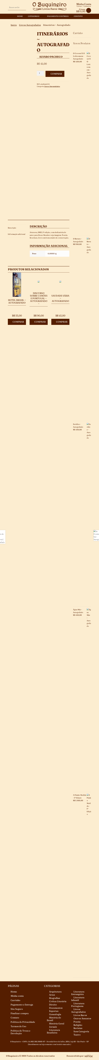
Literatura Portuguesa (77, 1004)
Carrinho (15, 1000)
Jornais (53, 1026)
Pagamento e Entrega (58, 16)
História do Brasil (54, 1019)
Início (14, 25)
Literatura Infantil (77, 999)
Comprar (56, 73)
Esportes (53, 1011)
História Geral (56, 1023)
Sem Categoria (81, 1031)
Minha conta (17, 996)
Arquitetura (55, 991)
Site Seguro (17, 1009)
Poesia (77, 1021)
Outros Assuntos (82, 1018)
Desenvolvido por (75, 1056)
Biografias (54, 998)
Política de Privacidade (23, 1022)
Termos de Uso (18, 1026)
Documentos (56, 1008)
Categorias (33, 16)
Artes (52, 994)
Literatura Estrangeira (77, 993)
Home (20, 16)
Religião (78, 1025)
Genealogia (55, 1014)
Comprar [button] (18, 321)
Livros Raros (80, 1015)
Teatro (77, 1034)
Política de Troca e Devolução (20, 1032)
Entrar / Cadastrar (84, 6)
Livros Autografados (30, 25)
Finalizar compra (20, 1013)
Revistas (78, 1028)
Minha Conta (83, 4)
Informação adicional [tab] (16, 234)
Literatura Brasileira (53, 1031)
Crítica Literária (57, 1001)
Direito (53, 1004)
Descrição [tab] (12, 228)
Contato (78, 16)
